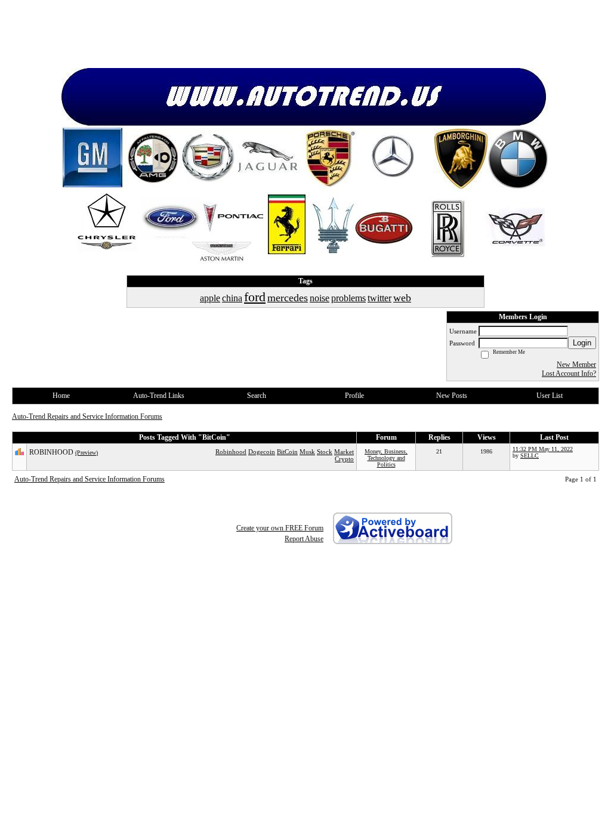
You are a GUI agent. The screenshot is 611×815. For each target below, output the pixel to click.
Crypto (344, 458)
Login (582, 342)
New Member (576, 364)
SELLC (529, 455)
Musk (307, 451)
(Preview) (86, 452)
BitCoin (287, 451)
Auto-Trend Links (158, 395)
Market (344, 451)
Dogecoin (261, 451)
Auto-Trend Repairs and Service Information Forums (87, 416)
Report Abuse (304, 539)
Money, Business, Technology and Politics (386, 458)
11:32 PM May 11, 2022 (543, 449)
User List (549, 395)
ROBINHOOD (51, 452)
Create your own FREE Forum (279, 528)
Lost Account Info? (569, 373)
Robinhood (230, 451)
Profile (354, 395)
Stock (324, 451)
